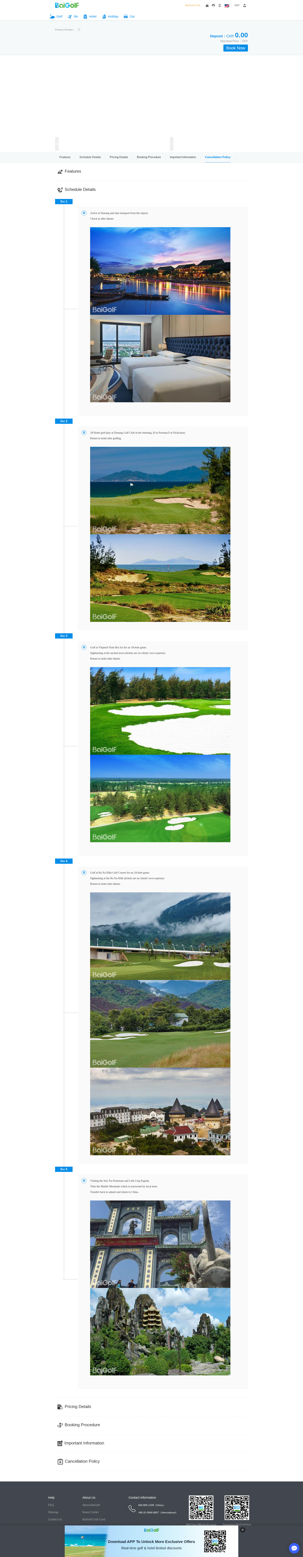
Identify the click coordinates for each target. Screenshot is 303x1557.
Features (64, 157)
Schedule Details (90, 157)
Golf (59, 16)
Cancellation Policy (218, 157)
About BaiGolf (91, 1505)
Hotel (92, 16)
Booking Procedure (149, 157)
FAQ (51, 1505)
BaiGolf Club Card (93, 1519)
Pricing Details (119, 157)
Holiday (113, 16)
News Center (90, 1512)
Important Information (183, 157)
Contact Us (55, 1519)
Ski (75, 16)
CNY (237, 5)
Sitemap (53, 1512)
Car (132, 16)
